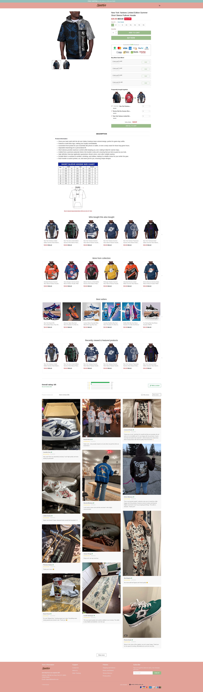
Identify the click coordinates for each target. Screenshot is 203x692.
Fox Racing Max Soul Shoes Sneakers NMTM (150, 323)
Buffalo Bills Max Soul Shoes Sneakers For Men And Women (131, 323)
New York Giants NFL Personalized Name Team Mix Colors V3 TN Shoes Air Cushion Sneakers (51, 324)
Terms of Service (107, 673)
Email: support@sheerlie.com (50, 679)
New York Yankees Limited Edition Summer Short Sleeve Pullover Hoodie (125, 106)
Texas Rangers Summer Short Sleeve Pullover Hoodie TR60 (71, 282)
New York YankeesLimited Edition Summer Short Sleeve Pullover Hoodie (150, 242)
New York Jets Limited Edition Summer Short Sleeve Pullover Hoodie (71, 242)
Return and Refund (108, 670)
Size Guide (121, 22)
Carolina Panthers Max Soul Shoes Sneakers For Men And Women (111, 324)
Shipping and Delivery (109, 667)
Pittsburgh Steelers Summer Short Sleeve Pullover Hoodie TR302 (110, 283)
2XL (126, 25)
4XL (135, 25)
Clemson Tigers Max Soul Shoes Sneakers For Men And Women (71, 324)
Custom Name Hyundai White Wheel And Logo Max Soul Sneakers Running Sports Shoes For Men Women (91, 324)
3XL (131, 25)
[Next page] (162, 235)
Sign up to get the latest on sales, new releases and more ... (146, 668)
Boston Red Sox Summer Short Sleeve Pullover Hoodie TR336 (122, 111)
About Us (75, 670)
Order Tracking (76, 673)
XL (122, 25)
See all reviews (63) (47, 386)
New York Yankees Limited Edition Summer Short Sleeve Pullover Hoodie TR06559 (122, 116)
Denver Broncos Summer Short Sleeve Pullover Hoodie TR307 (151, 282)
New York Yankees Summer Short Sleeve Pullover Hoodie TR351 (110, 242)
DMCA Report (123, 684)
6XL (143, 25)
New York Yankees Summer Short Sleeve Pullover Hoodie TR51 (91, 242)
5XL (139, 25)
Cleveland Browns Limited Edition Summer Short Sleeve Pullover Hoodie (130, 283)
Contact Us (75, 667)
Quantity (113, 29)
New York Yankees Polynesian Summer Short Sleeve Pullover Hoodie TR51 (131, 242)
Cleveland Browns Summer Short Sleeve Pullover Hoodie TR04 (51, 283)
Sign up (156, 673)
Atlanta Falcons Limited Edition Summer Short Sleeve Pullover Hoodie (91, 283)
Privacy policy (107, 676)
